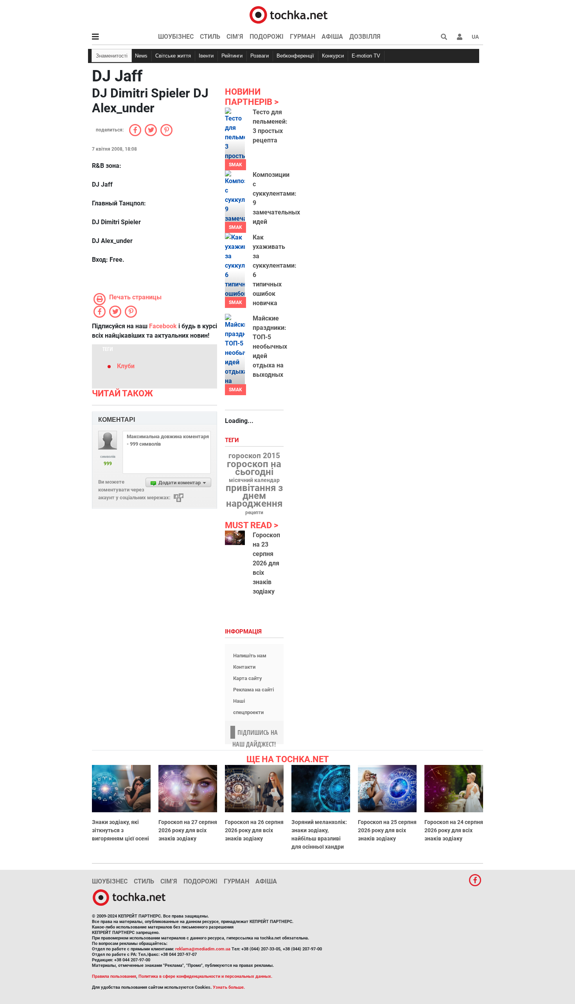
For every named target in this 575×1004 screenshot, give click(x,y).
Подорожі (267, 36)
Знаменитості (112, 56)
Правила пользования (114, 976)
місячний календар (254, 480)
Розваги (259, 56)
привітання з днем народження (254, 495)
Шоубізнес (176, 36)
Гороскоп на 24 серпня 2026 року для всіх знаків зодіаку (453, 830)
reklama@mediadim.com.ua (202, 949)
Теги (233, 440)
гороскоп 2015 (254, 456)
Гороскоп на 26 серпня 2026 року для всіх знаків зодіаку (254, 830)
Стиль (210, 36)
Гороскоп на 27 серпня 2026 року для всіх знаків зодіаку (187, 830)
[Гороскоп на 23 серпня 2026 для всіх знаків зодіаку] (235, 538)
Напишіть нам (249, 656)
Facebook (163, 326)
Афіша (332, 36)
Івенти (206, 56)
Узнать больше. (229, 987)
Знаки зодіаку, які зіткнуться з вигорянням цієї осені (120, 830)
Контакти (244, 667)
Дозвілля (365, 36)
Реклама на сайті (253, 690)
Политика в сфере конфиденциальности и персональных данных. (205, 976)
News (141, 56)
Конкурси (333, 56)
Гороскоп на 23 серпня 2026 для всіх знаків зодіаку (266, 563)
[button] (459, 37)
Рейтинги (232, 56)
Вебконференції (295, 56)
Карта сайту (247, 678)
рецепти (254, 512)
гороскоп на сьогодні (254, 468)
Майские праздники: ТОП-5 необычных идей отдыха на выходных (270, 346)
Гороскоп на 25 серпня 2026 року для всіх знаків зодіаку (387, 830)
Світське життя (173, 56)
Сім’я (234, 36)
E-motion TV (366, 56)
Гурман (302, 36)
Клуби (126, 366)
